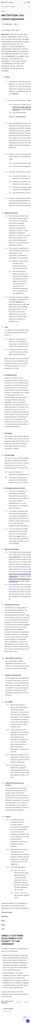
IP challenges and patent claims (14, 488)
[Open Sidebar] (28, 2)
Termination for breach (12, 605)
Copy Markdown (8, 24)
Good (19, 1002)
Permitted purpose (10, 375)
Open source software (11, 549)
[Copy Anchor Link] (11, 77)
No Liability (9, 702)
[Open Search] (25, 2)
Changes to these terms (13, 675)
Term (6, 327)
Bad (27, 1002)
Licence (7, 77)
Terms (3, 11)
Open (15, 24)
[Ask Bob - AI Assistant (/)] (28, 1021)
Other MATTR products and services (14, 784)
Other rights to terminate (13, 658)
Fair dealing (8, 433)
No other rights (9, 455)
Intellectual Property (11, 213)
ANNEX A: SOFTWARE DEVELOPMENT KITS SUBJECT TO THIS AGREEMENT (12, 939)
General (7, 817)
